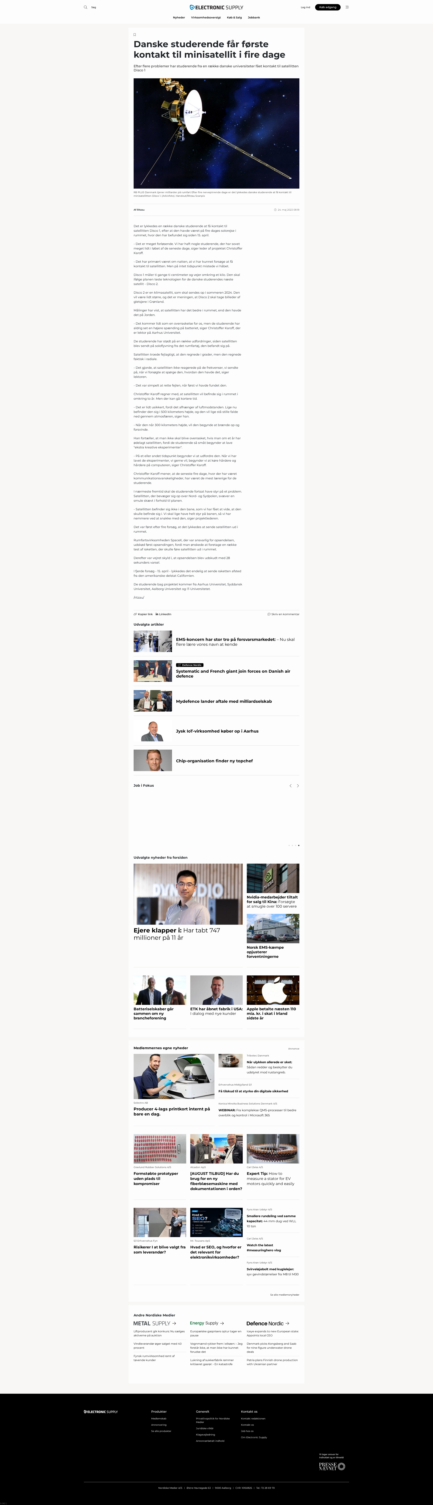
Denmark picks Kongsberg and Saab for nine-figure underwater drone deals (271, 1347)
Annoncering (159, 1424)
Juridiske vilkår (205, 1428)
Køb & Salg (234, 17)
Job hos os (247, 1431)
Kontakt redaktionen (253, 1418)
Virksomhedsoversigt (206, 17)
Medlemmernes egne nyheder (161, 1048)
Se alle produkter (161, 1431)
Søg (93, 7)
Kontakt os (247, 1424)
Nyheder (179, 17)
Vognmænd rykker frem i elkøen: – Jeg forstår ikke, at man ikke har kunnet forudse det (216, 1347)
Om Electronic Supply (254, 1437)
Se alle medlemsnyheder (284, 1294)
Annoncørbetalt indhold (210, 1440)
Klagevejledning (205, 1434)
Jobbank (254, 17)
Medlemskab (158, 1418)
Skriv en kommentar (285, 614)
